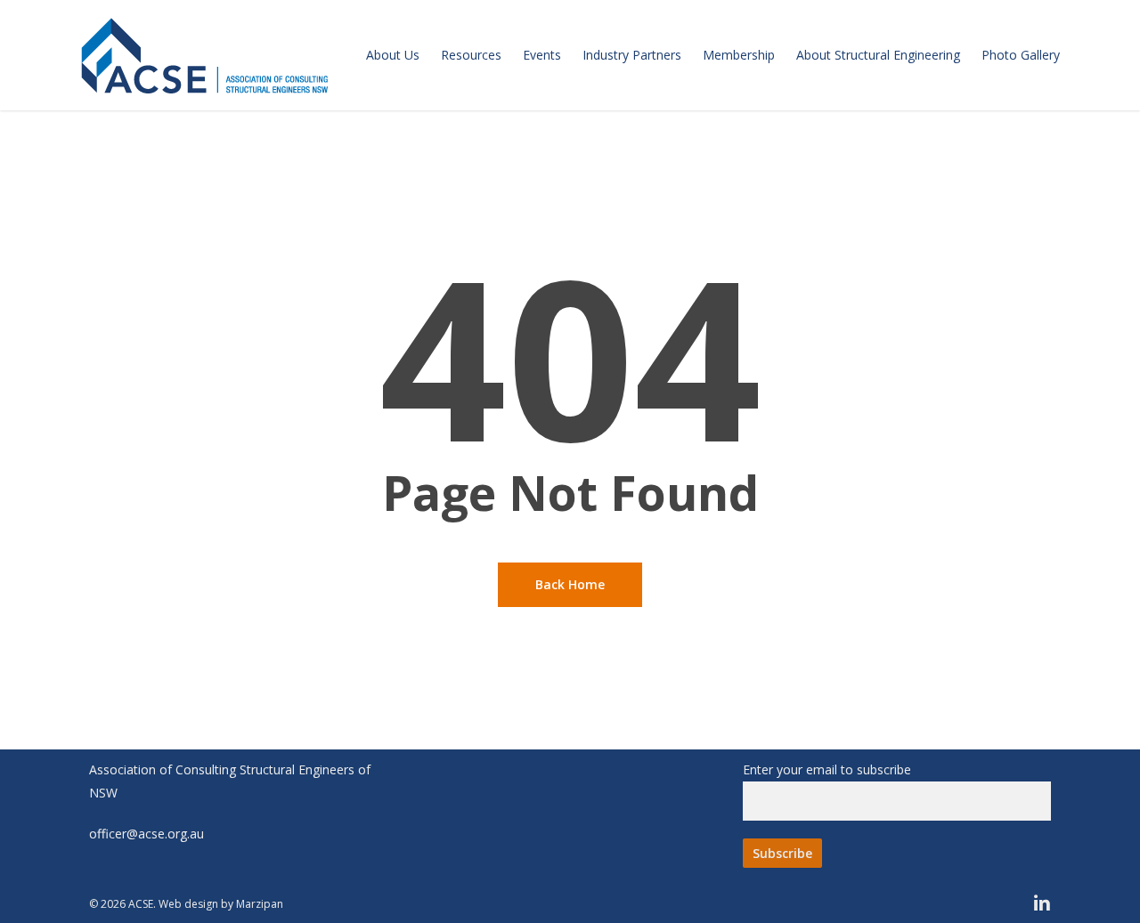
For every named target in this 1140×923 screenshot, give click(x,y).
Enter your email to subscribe (827, 769)
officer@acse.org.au (146, 833)
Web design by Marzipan (221, 903)
